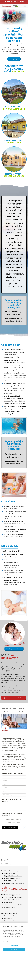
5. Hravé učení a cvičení (9, 907)
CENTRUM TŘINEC (14, 106)
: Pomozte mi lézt (12, 878)
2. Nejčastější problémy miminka (12, 900)
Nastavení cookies (7, 942)
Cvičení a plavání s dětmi (10, 920)
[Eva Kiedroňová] (9, 6)
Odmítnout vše (14, 945)
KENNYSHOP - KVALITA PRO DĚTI (14, 2)
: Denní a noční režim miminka (14, 883)
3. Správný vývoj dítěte (9, 902)
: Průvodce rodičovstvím (13, 876)
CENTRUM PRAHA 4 (14, 174)
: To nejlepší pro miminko (13, 881)
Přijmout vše (14, 949)
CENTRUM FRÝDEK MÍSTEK (14, 140)
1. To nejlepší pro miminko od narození (13, 897)
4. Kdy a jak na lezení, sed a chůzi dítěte (13, 904)
